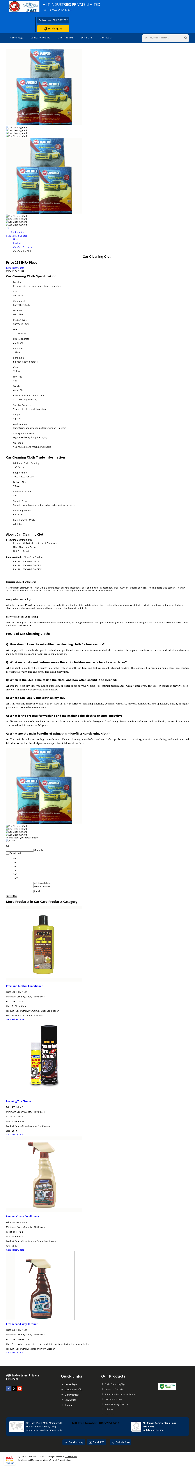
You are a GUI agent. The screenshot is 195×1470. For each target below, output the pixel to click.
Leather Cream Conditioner (22, 1216)
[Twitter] (14, 1390)
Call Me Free (123, 1442)
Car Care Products (22, 247)
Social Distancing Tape (115, 1384)
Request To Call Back (16, 235)
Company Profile (40, 37)
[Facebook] (8, 1390)
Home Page (16, 37)
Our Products (65, 37)
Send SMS (98, 1442)
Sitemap (69, 1405)
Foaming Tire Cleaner (19, 1101)
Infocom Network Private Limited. (57, 1460)
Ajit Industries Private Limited (71, 6)
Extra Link (87, 37)
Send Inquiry (54, 28)
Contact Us (106, 37)
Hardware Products (114, 1389)
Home (16, 239)
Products (17, 243)
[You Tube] (19, 1390)
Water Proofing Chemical (116, 1404)
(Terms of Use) (71, 1456)
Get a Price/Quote (15, 267)
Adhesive (109, 1409)
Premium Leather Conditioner (24, 986)
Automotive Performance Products (121, 1394)
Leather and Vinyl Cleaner (21, 1324)
